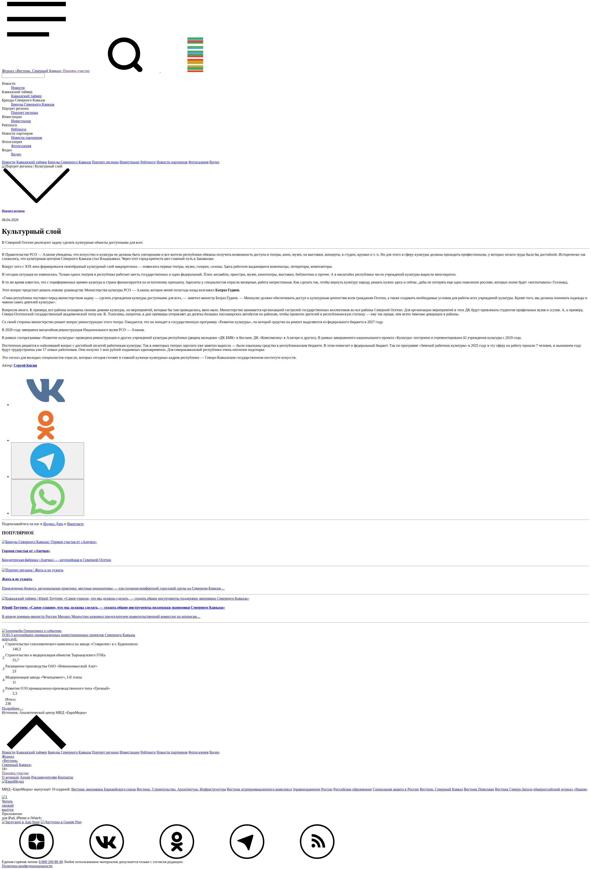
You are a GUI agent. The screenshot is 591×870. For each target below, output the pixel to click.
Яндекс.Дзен (53, 524)
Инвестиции (21, 121)
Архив (25, 777)
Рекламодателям (44, 777)
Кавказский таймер (26, 96)
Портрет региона (24, 113)
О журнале (10, 777)
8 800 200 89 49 (51, 862)
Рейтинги (18, 129)
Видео (16, 154)
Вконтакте (75, 524)
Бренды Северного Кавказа (32, 104)
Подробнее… (12, 708)
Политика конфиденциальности (27, 866)
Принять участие (76, 71)
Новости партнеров (26, 138)
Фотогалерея (21, 146)
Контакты (65, 777)
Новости (18, 88)
